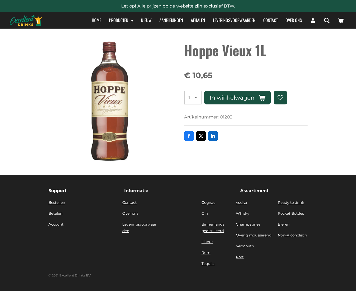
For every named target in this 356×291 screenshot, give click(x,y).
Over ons (130, 213)
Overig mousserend (253, 235)
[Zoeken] (327, 20)
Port (240, 257)
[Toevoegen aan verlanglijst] (280, 97)
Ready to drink (291, 202)
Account (55, 224)
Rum (205, 252)
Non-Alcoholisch (292, 235)
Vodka (241, 202)
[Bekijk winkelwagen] (340, 20)
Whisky (242, 213)
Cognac (208, 202)
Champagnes (248, 224)
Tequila (208, 263)
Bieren (284, 224)
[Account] (312, 20)
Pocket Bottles (291, 213)
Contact (129, 202)
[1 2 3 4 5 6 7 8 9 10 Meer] (192, 97)
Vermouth (245, 246)
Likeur (207, 241)
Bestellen (56, 202)
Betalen (55, 213)
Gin (204, 213)
